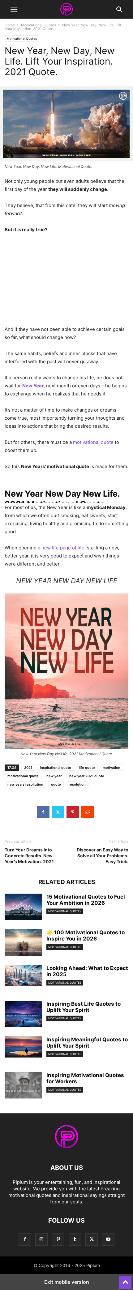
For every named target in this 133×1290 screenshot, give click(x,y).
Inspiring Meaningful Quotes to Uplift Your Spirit (87, 1042)
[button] (14, 9)
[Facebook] (43, 812)
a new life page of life (61, 548)
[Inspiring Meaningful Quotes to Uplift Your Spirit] (23, 1047)
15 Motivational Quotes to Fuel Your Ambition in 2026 (85, 900)
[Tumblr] (75, 1239)
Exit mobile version (66, 1282)
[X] (58, 812)
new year (54, 776)
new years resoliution (25, 784)
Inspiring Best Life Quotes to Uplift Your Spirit (83, 1007)
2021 (28, 767)
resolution (77, 784)
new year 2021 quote (86, 776)
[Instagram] (41, 1239)
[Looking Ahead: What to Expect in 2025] (23, 975)
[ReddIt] (87, 812)
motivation (111, 767)
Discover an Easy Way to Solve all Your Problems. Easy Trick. (102, 855)
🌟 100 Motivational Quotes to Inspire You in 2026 (85, 935)
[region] (66, 282)
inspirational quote (55, 767)
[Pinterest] (72, 812)
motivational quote (93, 442)
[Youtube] (108, 1239)
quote (56, 784)
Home (10, 25)
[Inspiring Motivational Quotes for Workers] (23, 1086)
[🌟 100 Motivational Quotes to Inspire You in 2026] (23, 943)
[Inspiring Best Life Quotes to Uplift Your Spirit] (23, 1015)
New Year (33, 386)
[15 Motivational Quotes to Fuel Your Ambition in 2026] (23, 908)
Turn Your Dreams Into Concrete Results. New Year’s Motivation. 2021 (29, 855)
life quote (87, 767)
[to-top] (125, 1279)
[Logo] (66, 1149)
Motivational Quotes (38, 25)
